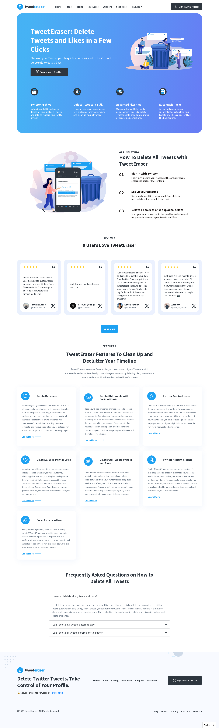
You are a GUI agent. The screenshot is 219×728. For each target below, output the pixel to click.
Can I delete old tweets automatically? (74, 624)
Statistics (121, 6)
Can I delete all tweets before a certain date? (78, 632)
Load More (109, 328)
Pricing (79, 6)
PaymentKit (57, 692)
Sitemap (197, 711)
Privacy (174, 711)
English (207, 725)
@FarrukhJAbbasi (38, 307)
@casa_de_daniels (179, 307)
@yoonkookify (83, 307)
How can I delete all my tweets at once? (75, 596)
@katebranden (130, 307)
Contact (185, 711)
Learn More (28, 436)
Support (107, 6)
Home (58, 6)
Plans (69, 6)
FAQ (156, 711)
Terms (164, 711)
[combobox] (209, 725)
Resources (93, 6)
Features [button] (136, 6)
